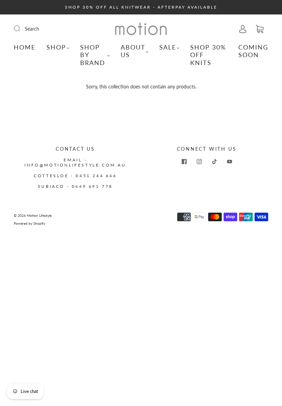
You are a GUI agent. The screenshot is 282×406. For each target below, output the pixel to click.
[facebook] (184, 161)
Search (32, 29)
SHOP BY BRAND (92, 54)
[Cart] (259, 29)
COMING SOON (253, 51)
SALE (167, 47)
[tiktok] (214, 161)
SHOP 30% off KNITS (208, 54)
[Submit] (21, 28)
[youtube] (229, 161)
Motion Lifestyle (39, 215)
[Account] (243, 28)
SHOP (56, 47)
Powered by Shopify (29, 223)
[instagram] (199, 161)
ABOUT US (133, 51)
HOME (24, 47)
